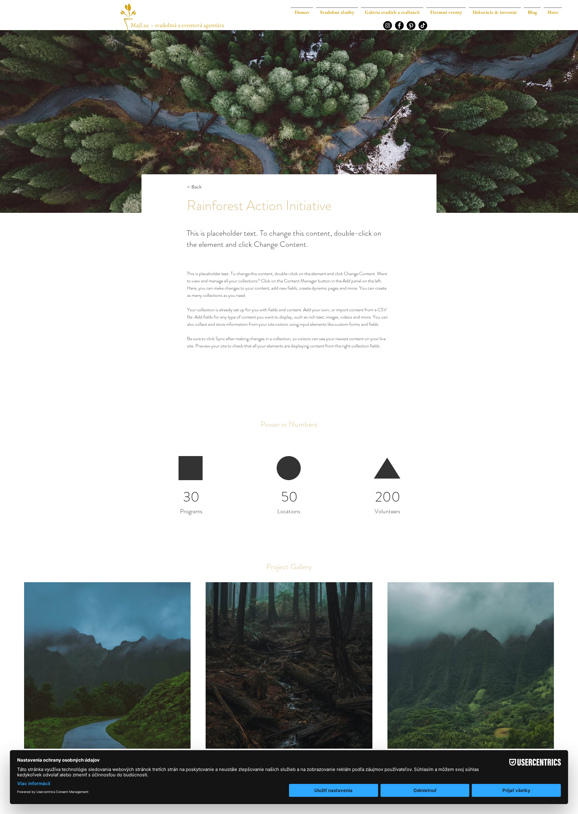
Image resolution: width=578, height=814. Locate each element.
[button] (392, 10)
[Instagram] (387, 25)
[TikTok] (422, 25)
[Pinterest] (411, 25)
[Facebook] (399, 25)
